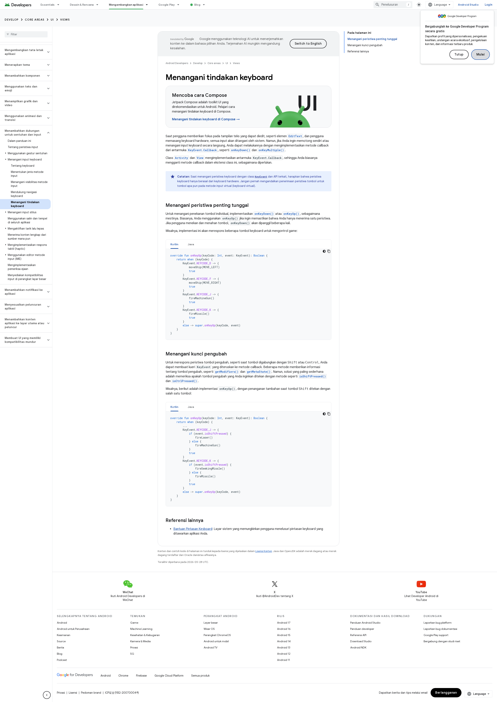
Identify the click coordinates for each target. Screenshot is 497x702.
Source (61, 641)
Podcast (62, 660)
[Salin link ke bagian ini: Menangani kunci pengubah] (231, 354)
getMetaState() (258, 372)
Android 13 (283, 647)
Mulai (480, 54)
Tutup (459, 54)
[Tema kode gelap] (324, 251)
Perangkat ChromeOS (217, 635)
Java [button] (191, 244)
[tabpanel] (248, 294)
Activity (181, 158)
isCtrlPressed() (184, 381)
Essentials (48, 4)
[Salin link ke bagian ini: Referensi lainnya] (207, 520)
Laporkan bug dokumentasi (440, 629)
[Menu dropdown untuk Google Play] (180, 4)
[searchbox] (26, 34)
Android (62, 622)
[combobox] (393, 4)
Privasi (134, 647)
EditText (295, 136)
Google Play (166, 4)
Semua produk (200, 675)
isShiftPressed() (312, 376)
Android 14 (284, 641)
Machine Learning (141, 629)
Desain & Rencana (82, 4)
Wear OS (209, 629)
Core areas (34, 19)
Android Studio (468, 4)
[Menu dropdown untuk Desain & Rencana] (99, 4)
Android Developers (177, 63)
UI (52, 19)
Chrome (123, 675)
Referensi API (358, 635)
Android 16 (284, 629)
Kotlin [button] (174, 244)
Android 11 (283, 660)
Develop (12, 19)
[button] (23, 52)
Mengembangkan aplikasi (126, 4)
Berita (60, 647)
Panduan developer (362, 629)
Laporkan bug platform (438, 622)
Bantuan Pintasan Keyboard (192, 529)
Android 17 (283, 622)
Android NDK (358, 647)
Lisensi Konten (263, 551)
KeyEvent (261, 176)
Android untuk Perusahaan (73, 629)
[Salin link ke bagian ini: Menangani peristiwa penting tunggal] (252, 205)
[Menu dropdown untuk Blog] (205, 4)
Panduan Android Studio (365, 622)
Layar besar (211, 622)
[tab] (174, 244)
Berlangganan (446, 693)
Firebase (141, 675)
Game (134, 622)
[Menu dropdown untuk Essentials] (60, 4)
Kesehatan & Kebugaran (145, 635)
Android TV (210, 647)
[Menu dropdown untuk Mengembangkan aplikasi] (148, 4)
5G (132, 653)
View (200, 158)
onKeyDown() (240, 150)
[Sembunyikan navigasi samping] (47, 695)
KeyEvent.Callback (202, 150)
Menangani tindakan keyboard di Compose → (206, 119)
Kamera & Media (140, 641)
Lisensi (73, 692)
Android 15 (283, 635)
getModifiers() (226, 372)
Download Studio (360, 641)
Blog (197, 4)
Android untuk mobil (216, 641)
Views (65, 19)
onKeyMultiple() (271, 150)
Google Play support (436, 635)
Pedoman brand (91, 692)
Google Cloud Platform (169, 675)
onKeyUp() (291, 214)
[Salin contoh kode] (329, 251)
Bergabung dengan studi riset (442, 641)
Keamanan (63, 635)
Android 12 (283, 653)
